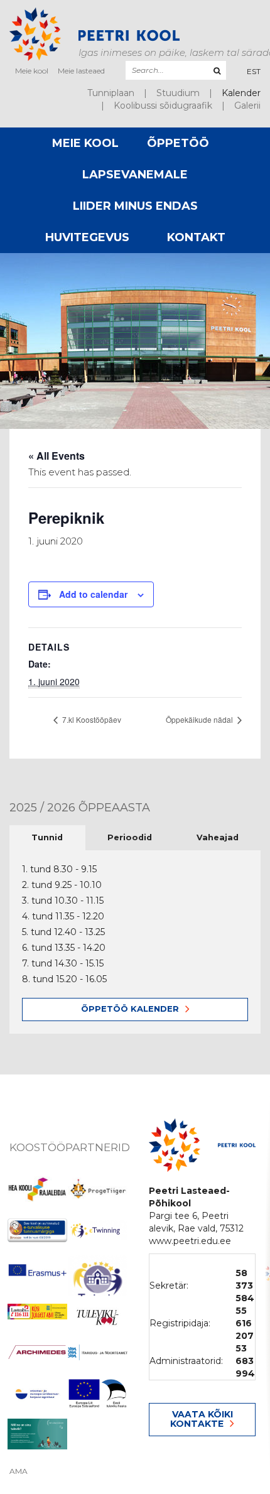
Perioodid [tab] (129, 837)
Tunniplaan (110, 93)
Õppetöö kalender (130, 1009)
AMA (18, 1471)
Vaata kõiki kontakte (201, 1419)
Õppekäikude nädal (200, 719)
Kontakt (196, 237)
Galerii (247, 105)
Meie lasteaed (81, 70)
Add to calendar (93, 594)
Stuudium (178, 93)
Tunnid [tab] (47, 837)
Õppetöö (178, 143)
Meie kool (31, 70)
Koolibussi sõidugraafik (163, 105)
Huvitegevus (87, 237)
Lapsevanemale (135, 174)
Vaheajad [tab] (218, 837)
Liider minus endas (135, 206)
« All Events (56, 455)
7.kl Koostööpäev (90, 719)
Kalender (241, 93)
